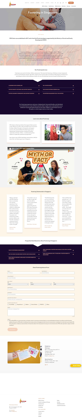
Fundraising (40, 407)
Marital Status (10, 288)
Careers (39, 414)
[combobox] (18, 285)
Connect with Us (41, 411)
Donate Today (75, 365)
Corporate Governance (61, 405)
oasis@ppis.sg (51, 356)
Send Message (12, 330)
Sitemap (58, 402)
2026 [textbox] (55, 284)
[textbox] (17, 285)
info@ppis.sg (14, 411)
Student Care (40, 405)
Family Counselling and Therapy (44, 402)
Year (54, 283)
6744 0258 (13, 410)
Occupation (10, 293)
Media (58, 400)
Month (31, 283)
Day (8, 283)
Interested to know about (12, 298)
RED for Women (41, 400)
